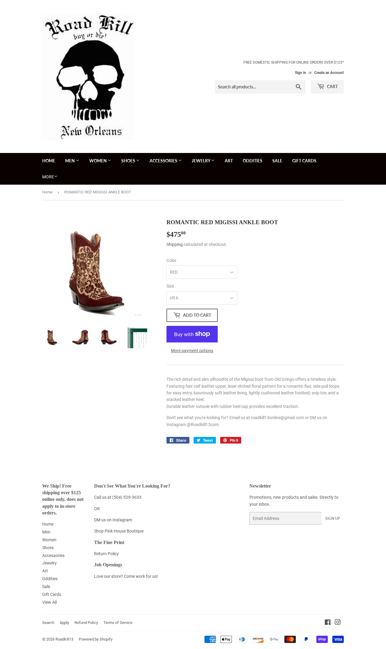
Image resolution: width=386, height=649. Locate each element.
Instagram (122, 519)
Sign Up (332, 518)
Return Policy (106, 553)
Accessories (164, 160)
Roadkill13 (64, 639)
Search (48, 622)
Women (98, 160)
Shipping (174, 244)
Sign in (300, 73)
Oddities (252, 160)
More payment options (192, 350)
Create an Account (329, 73)
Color (171, 260)
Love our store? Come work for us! (126, 576)
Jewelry (201, 160)
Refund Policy (86, 622)
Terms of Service (117, 622)
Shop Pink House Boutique (119, 531)
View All (49, 602)
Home (48, 160)
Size (170, 286)
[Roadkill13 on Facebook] (327, 623)
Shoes (128, 160)
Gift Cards (304, 160)
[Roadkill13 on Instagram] (338, 623)
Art (229, 160)
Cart (332, 86)
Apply (64, 622)
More (48, 176)
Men (70, 160)
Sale (277, 160)
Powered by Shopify (95, 639)
